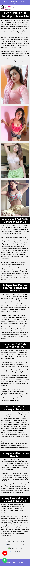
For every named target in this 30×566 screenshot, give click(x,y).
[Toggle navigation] (27, 8)
